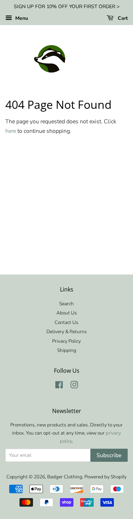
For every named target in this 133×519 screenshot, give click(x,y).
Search (66, 303)
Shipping (66, 350)
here (10, 131)
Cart (122, 18)
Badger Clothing (64, 476)
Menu (21, 18)
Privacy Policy (66, 341)
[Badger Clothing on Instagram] (74, 386)
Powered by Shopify (105, 476)
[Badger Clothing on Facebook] (59, 386)
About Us (66, 312)
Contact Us (66, 322)
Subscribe (109, 455)
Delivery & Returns (66, 331)
